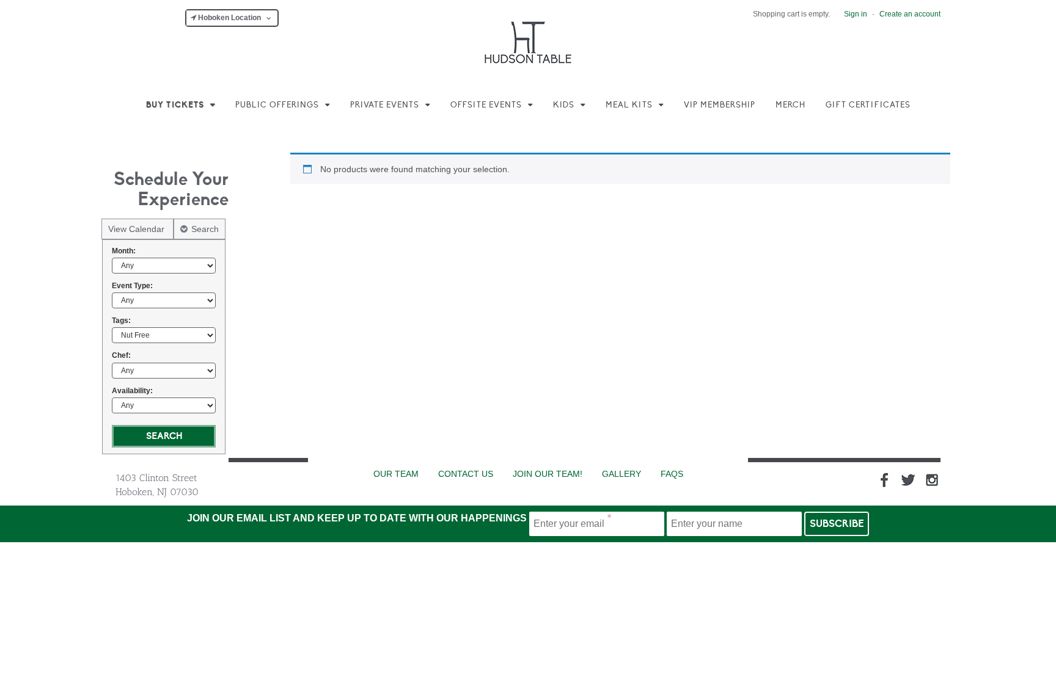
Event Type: (132, 285)
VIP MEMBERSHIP (719, 105)
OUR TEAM (396, 474)
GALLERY (621, 474)
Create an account (910, 14)
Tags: (121, 320)
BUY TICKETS (175, 105)
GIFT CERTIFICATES (868, 105)
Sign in (855, 14)
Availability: (132, 390)
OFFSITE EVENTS (486, 105)
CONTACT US (465, 474)
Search (205, 229)
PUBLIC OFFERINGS (277, 105)
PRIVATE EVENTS (384, 105)
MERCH (790, 105)
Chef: (121, 355)
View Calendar (137, 229)
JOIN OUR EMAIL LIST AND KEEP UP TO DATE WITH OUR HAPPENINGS (357, 518)
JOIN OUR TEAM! (547, 474)
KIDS (563, 105)
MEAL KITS (629, 105)
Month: (124, 251)
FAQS (672, 474)
